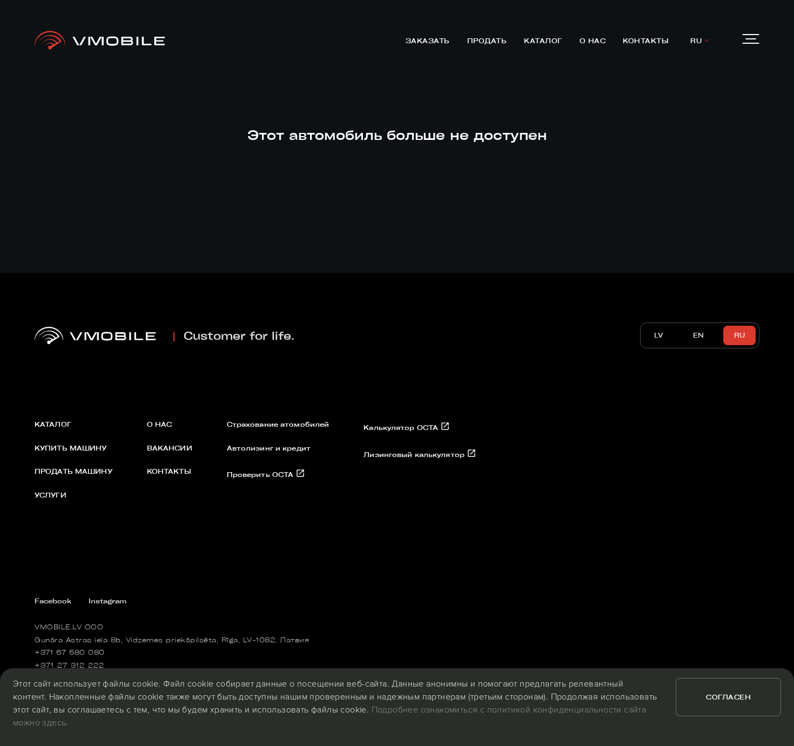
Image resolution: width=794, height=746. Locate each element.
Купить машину (71, 447)
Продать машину (73, 471)
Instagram (107, 600)
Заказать (428, 40)
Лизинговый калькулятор (415, 454)
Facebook (53, 600)
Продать (487, 40)
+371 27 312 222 (69, 665)
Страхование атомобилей (278, 424)
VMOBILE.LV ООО (69, 626)
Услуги (50, 494)
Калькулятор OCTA (402, 427)
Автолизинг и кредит (269, 447)
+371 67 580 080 (70, 652)
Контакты (646, 40)
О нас (593, 40)
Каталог (543, 40)
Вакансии (169, 447)
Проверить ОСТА (261, 474)
